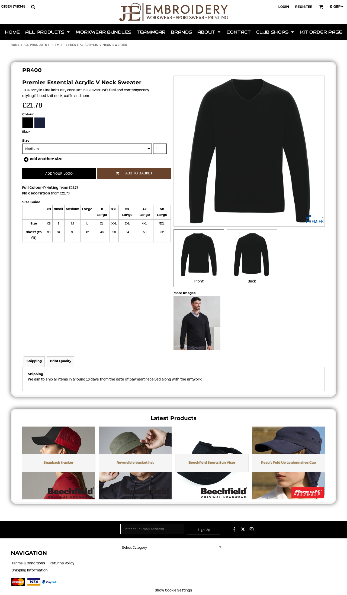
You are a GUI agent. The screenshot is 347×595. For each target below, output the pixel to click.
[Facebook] (234, 529)
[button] (33, 7)
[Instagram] (251, 529)
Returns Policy (62, 563)
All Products (35, 45)
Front (199, 281)
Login (283, 7)
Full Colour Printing (40, 188)
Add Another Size (46, 159)
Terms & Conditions (28, 563)
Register (304, 7)
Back (252, 281)
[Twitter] (243, 529)
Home (15, 45)
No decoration (36, 193)
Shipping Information (30, 570)
